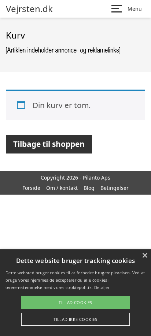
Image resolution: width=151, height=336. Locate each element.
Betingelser (114, 187)
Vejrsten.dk (29, 9)
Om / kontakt (62, 187)
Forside (31, 187)
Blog (89, 187)
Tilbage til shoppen (49, 144)
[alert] (75, 292)
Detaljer (102, 287)
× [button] (144, 256)
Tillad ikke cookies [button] (75, 319)
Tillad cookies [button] (75, 302)
